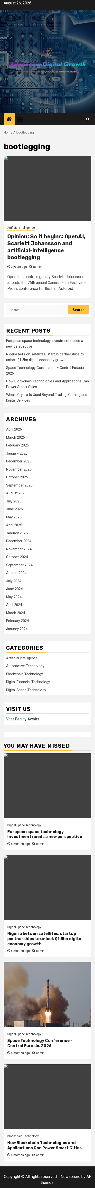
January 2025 (17, 533)
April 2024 (14, 605)
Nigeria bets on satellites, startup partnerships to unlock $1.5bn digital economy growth (45, 938)
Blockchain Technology (24, 674)
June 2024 (14, 589)
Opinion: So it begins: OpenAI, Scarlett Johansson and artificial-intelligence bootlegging (46, 247)
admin (37, 267)
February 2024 (17, 621)
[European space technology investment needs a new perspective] (47, 785)
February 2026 (17, 445)
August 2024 (16, 573)
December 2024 (18, 541)
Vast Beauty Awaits (22, 719)
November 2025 (18, 469)
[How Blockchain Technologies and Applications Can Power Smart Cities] (47, 1096)
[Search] (88, 119)
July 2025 (13, 501)
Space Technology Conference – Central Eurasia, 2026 (40, 1043)
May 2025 (13, 517)
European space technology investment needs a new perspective (44, 834)
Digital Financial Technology (28, 682)
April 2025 (14, 525)
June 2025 (14, 509)
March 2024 (15, 613)
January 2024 (17, 629)
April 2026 (14, 429)
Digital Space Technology (26, 690)
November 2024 (18, 549)
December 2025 (18, 461)
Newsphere (70, 1176)
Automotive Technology (25, 666)
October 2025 (17, 477)
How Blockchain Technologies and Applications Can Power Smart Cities (44, 1145)
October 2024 (17, 557)
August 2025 (16, 493)
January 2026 (17, 453)
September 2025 (19, 485)
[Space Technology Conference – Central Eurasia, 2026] (47, 994)
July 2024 (13, 581)
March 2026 (15, 437)
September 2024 (19, 565)
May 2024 (13, 597)
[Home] (9, 119)
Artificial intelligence (21, 228)
